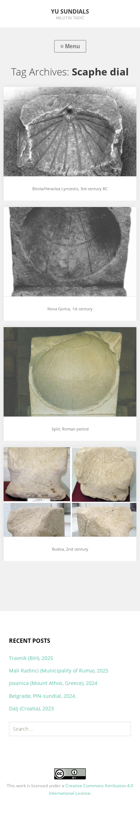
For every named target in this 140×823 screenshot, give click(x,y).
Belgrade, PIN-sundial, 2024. (42, 696)
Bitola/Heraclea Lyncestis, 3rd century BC (64, 98)
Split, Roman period (36, 338)
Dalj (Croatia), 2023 (31, 708)
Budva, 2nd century (35, 459)
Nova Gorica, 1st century (42, 218)
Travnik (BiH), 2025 (31, 658)
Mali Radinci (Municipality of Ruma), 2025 (58, 670)
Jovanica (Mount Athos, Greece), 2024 (53, 683)
